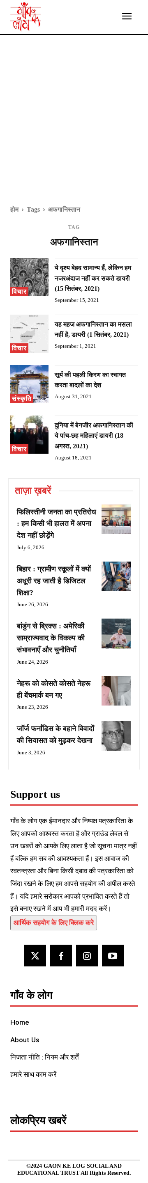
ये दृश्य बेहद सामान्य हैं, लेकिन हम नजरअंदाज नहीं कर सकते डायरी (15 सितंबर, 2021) (93, 278)
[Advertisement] (74, 126)
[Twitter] (35, 955)
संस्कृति (22, 398)
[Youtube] (113, 955)
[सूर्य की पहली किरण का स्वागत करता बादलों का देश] (29, 384)
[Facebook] (61, 955)
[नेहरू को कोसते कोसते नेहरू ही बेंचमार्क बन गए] (116, 691)
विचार (19, 291)
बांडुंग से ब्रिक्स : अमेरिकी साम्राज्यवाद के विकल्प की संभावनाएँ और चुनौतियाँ (51, 638)
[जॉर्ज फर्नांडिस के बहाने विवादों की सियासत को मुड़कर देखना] (116, 736)
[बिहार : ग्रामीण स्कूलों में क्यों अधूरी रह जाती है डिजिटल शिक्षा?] (116, 576)
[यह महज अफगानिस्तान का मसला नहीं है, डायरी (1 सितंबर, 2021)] (29, 334)
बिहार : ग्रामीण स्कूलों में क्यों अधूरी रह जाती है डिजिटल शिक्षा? (54, 581)
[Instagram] (87, 955)
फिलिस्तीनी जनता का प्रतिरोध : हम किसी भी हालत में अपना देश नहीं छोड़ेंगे (56, 524)
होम (14, 209)
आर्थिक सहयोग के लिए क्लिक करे (54, 923)
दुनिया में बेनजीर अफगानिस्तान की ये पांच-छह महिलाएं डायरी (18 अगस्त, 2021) (94, 436)
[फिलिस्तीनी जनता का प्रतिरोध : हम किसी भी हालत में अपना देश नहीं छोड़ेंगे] (116, 519)
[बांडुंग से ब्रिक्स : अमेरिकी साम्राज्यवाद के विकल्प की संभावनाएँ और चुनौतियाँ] (116, 633)
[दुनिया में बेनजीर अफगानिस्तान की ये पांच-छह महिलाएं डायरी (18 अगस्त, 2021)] (29, 435)
